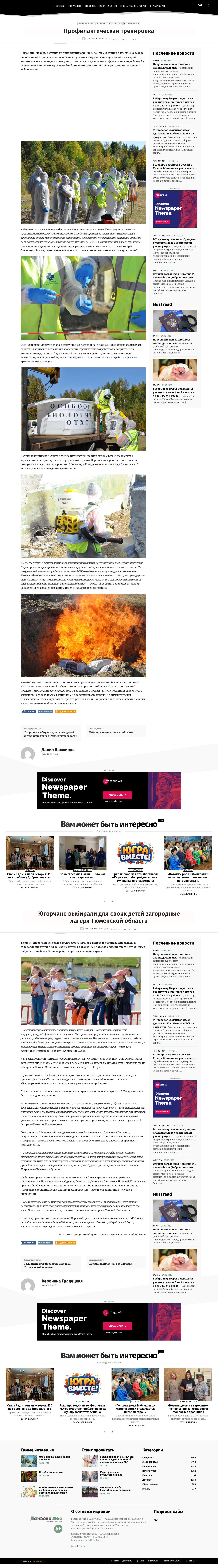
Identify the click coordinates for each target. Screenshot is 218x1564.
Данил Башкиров (98, 39)
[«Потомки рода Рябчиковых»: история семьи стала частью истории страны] (188, 853)
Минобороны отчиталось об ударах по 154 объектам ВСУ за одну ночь (173, 133)
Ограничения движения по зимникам (54, 1458)
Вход (74, 1546)
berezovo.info (39, 1561)
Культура (157, 270)
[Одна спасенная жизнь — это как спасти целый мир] (82, 853)
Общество (117, 24)
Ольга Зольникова (82, 888)
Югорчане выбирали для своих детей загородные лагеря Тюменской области (50, 734)
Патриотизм (159, 161)
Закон (156, 60)
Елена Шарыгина (29, 888)
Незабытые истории (51, 1472)
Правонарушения (162, 236)
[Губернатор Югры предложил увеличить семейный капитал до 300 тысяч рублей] (175, 370)
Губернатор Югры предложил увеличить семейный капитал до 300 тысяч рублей (173, 102)
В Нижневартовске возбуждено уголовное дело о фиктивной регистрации (174, 243)
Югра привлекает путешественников (111, 1473)
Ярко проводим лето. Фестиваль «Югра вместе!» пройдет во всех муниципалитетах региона (135, 877)
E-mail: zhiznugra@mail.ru (85, 1540)
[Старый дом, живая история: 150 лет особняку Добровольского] (30, 853)
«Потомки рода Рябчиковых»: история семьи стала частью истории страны (188, 877)
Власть (156, 95)
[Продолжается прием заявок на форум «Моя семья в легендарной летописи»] (29, 1491)
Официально (160, 126)
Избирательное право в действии (111, 732)
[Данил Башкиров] (84, 39)
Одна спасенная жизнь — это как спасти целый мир (83, 875)
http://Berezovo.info (50, 754)
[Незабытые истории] (29, 1476)
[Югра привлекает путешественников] (90, 1476)
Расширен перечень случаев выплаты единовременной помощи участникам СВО (117, 1459)
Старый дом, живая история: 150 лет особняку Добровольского (29, 875)
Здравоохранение (86, 24)
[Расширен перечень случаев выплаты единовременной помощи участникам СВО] (90, 1461)
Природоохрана (131, 24)
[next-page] (112, 901)
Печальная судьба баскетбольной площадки (115, 1488)
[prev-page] (105, 901)
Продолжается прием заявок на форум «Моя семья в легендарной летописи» (56, 1490)
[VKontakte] (200, 5)
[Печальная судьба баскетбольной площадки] (90, 1491)
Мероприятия (103, 24)
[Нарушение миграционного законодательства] (175, 321)
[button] (208, 5)
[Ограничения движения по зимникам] (29, 1461)
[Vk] (155, 1520)
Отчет (81, 1546)
